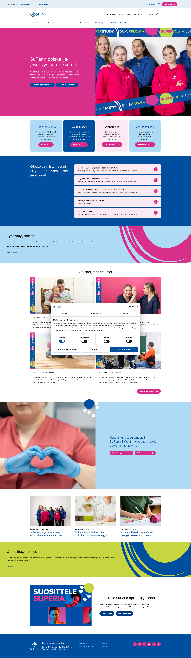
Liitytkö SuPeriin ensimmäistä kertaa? (117, 180)
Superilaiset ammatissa (67, 85)
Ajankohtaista (35, 23)
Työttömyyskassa (25, 4)
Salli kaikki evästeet (124, 349)
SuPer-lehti (11, 4)
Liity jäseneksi (170, 4)
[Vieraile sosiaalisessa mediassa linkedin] (144, 644)
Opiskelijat (99, 23)
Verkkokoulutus (42, 4)
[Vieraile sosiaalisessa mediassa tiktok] (154, 644)
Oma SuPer (91, 242)
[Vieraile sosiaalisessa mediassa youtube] (149, 644)
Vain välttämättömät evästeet (67, 349)
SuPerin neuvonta (143, 453)
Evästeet (105, 646)
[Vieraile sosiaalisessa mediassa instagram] (139, 644)
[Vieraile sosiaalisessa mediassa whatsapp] (158, 644)
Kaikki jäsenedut (110, 145)
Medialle (137, 14)
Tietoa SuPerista (124, 14)
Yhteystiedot (149, 14)
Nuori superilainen (117, 213)
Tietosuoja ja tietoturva (86, 646)
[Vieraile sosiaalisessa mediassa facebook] (135, 644)
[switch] (84, 341)
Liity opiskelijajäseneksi (41, 85)
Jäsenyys (51, 23)
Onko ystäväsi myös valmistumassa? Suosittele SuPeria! (117, 191)
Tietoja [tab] (125, 313)
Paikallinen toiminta (119, 23)
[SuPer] (38, 14)
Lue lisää (10, 566)
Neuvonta (112, 14)
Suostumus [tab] (66, 313)
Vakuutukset (77, 145)
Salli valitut (95, 349)
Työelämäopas (68, 23)
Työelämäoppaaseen (119, 453)
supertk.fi (10, 252)
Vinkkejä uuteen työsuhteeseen (117, 202)
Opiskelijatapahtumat (147, 391)
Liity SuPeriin (123, 613)
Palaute (104, 643)
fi (180, 4)
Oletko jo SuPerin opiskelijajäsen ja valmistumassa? (117, 169)
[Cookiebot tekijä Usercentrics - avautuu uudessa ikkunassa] (129, 307)
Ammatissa (84, 23)
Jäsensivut (153, 4)
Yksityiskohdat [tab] (95, 313)
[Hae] (157, 14)
